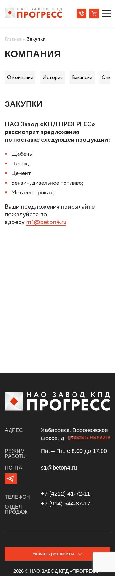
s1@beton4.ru (59, 467)
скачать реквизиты (53, 553)
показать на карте (89, 437)
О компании (20, 77)
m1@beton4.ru (46, 222)
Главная (13, 39)
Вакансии (82, 77)
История (52, 77)
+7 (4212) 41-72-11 (65, 493)
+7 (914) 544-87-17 (65, 503)
